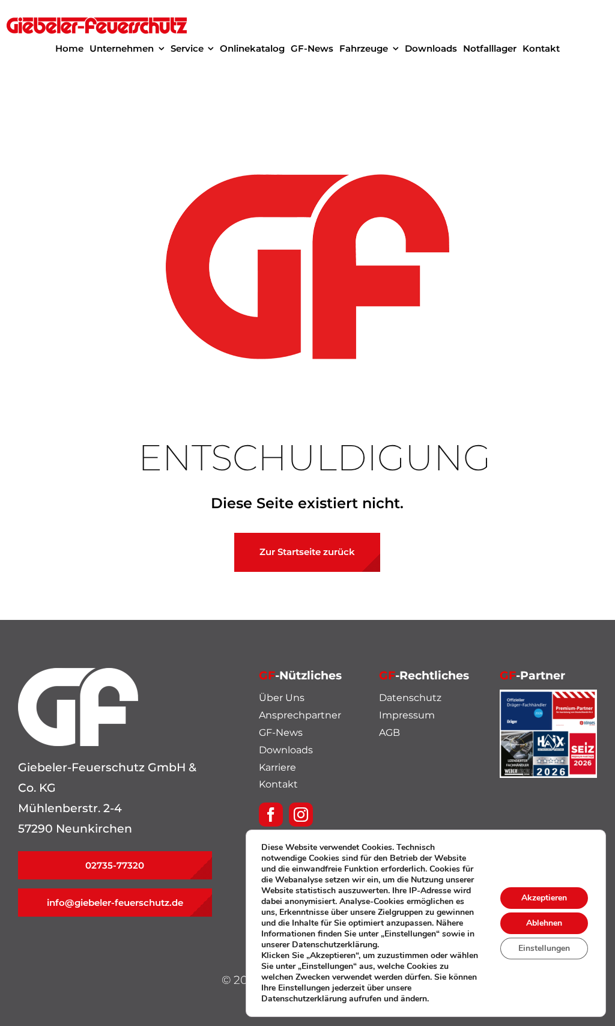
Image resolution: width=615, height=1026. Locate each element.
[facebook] (271, 815)
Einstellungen (544, 948)
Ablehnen (544, 923)
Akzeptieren (544, 897)
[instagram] (301, 815)
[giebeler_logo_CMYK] (97, 23)
